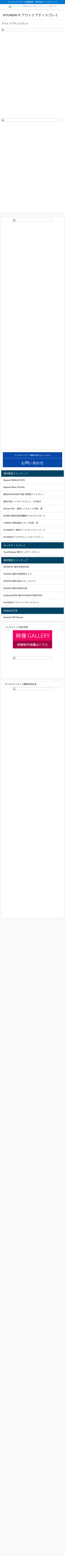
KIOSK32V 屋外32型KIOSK (16, 567)
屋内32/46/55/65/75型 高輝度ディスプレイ (23, 494)
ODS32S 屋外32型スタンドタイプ (19, 581)
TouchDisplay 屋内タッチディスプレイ (21, 552)
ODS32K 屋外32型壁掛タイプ (17, 574)
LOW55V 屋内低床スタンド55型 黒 (20, 523)
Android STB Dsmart (13, 617)
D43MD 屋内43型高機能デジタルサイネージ (24, 516)
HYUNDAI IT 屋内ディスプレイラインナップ (24, 530)
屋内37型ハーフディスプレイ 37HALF (22, 501)
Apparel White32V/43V (14, 480)
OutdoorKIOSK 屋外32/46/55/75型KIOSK (22, 595)
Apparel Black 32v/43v (14, 487)
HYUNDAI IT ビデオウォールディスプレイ (23, 537)
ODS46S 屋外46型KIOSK (15, 588)
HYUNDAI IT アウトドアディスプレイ (21, 602)
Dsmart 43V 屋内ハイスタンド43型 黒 (22, 509)
